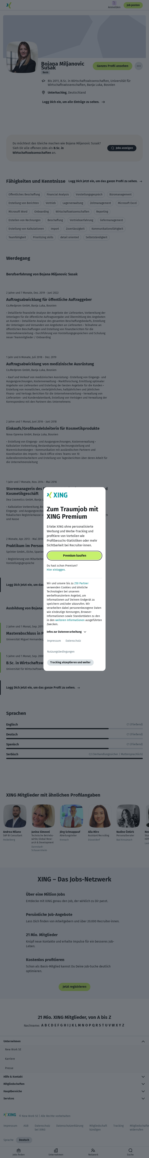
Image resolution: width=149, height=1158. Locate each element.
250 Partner (81, 583)
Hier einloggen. (56, 569)
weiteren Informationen (70, 620)
